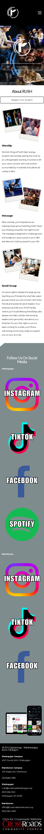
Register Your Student (22, 100)
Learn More (22, 66)
